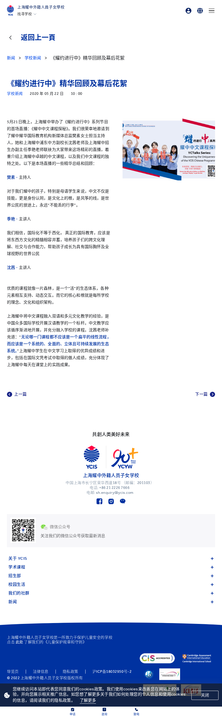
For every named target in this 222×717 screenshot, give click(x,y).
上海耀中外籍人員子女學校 (41, 7)
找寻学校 (24, 14)
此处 (19, 642)
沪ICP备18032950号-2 (112, 672)
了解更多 (88, 700)
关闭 (205, 695)
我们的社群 (18, 593)
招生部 (14, 575)
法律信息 (41, 672)
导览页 (13, 672)
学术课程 (16, 567)
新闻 (12, 601)
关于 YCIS (17, 558)
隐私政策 (70, 672)
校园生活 (16, 584)
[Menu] (211, 11)
